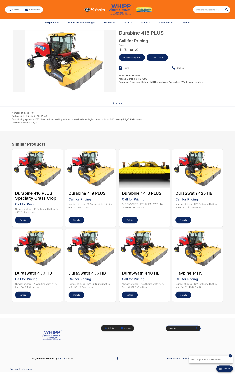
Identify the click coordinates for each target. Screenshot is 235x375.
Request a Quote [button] (131, 57)
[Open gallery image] (64, 61)
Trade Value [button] (157, 57)
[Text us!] (224, 369)
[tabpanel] (64, 61)
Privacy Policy (173, 358)
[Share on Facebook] (120, 49)
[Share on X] (126, 49)
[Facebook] (117, 358)
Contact (186, 22)
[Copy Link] (136, 49)
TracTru (61, 358)
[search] (227, 10)
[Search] (197, 328)
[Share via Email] (131, 49)
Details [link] (23, 220)
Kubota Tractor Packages (81, 22)
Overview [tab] (117, 103)
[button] (13, 9)
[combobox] (211, 9)
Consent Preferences (21, 369)
